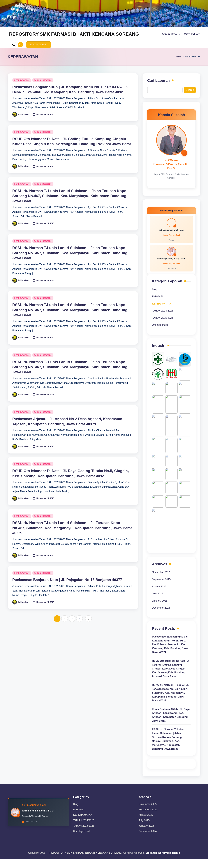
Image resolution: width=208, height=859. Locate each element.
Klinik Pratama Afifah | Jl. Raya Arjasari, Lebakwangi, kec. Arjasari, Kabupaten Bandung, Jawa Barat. (171, 715)
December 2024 (161, 607)
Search (190, 90)
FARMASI (157, 296)
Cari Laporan (158, 80)
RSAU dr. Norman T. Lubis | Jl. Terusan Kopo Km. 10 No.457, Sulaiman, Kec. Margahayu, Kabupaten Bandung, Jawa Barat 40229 (170, 693)
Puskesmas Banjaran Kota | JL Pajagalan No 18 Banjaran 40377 (67, 580)
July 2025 (157, 593)
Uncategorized (160, 324)
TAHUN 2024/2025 (162, 310)
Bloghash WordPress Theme (162, 852)
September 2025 (161, 579)
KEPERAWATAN (21, 80)
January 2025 (159, 600)
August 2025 (159, 586)
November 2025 (161, 572)
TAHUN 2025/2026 (43, 80)
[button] (38, 44)
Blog (154, 289)
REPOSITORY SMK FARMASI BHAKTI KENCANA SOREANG (74, 34)
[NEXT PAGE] (88, 618)
